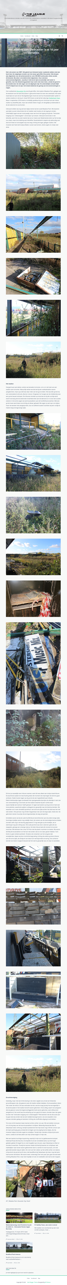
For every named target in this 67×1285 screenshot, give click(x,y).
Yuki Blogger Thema (32, 1282)
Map (37, 36)
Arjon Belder (38, 1233)
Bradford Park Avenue (13, 1254)
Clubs (33, 36)
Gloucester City (21, 91)
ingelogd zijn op (14, 1272)
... (9, 1236)
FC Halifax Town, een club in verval (45, 1225)
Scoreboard (27, 36)
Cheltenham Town (54, 98)
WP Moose (48, 1282)
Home (21, 36)
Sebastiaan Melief (10, 1239)
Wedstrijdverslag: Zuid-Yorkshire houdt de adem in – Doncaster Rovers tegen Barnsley (18, 1227)
